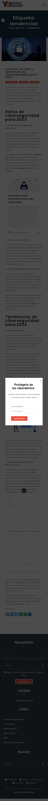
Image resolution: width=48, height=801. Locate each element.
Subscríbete (20, 418)
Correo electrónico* (17, 406)
